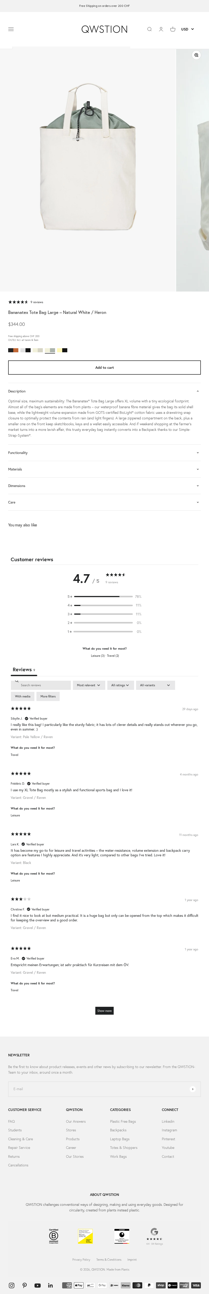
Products (73, 1139)
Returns (14, 1156)
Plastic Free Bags (123, 1121)
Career (71, 1147)
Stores (71, 1130)
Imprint (132, 1259)
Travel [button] (14, 755)
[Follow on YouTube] (37, 1285)
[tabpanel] (104, 850)
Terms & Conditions (108, 1259)
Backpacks (118, 1130)
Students (15, 1130)
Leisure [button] (15, 815)
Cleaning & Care (20, 1139)
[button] (104, 596)
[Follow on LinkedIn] (50, 1285)
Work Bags (118, 1156)
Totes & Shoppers (123, 1147)
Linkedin (168, 1121)
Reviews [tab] (24, 669)
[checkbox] (22, 696)
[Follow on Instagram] (11, 1285)
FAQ (11, 1121)
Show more (104, 1011)
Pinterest (168, 1139)
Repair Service (19, 1147)
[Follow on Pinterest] (24, 1285)
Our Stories (75, 1156)
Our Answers (76, 1121)
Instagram (169, 1130)
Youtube (168, 1147)
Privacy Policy (81, 1259)
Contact (168, 1156)
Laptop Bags (119, 1139)
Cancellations (18, 1165)
